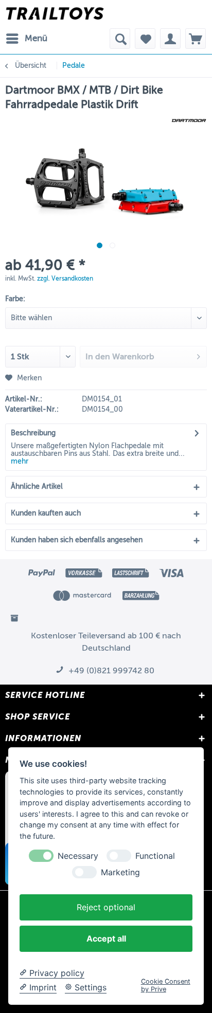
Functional (155, 856)
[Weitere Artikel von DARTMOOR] (189, 121)
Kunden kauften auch (46, 513)
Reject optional (106, 907)
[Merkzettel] (145, 38)
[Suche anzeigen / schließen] (120, 38)
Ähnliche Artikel (37, 486)
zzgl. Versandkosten (65, 278)
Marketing (120, 872)
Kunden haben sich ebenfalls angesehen (77, 540)
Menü (36, 38)
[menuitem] (26, 38)
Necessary (78, 856)
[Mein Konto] (170, 38)
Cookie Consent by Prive (165, 985)
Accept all (106, 938)
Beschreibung (33, 433)
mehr (19, 461)
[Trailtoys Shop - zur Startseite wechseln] (54, 14)
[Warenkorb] (195, 38)
